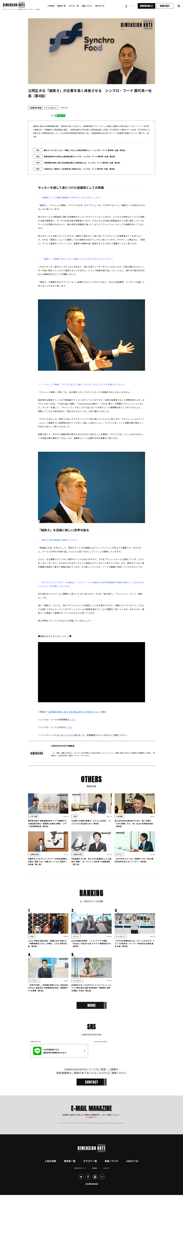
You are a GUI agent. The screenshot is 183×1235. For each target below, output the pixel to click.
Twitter (70, 735)
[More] (91, 1005)
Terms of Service (114, 1160)
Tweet (52, 115)
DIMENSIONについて (80, 1205)
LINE (61, 735)
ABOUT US (99, 6)
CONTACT (165, 6)
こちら (72, 719)
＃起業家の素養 (35, 107)
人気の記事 (50, 1198)
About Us (132, 1198)
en (132, 6)
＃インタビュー (51, 107)
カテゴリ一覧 (74, 6)
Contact (106, 1205)
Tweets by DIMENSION (100, 1042)
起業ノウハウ (87, 6)
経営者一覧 (61, 6)
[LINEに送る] (60, 115)
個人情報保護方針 (104, 1138)
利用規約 (94, 1205)
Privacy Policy (100, 1160)
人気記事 (50, 6)
